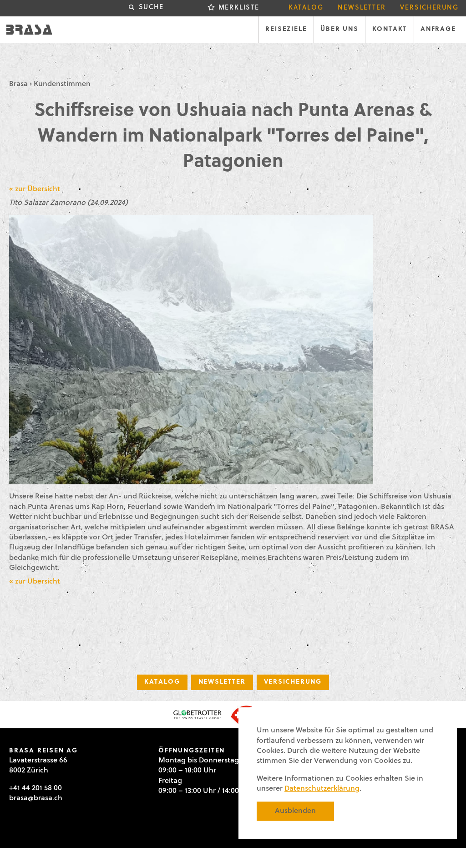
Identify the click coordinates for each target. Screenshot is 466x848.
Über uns (339, 29)
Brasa (18, 84)
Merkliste (238, 8)
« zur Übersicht (34, 189)
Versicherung (429, 8)
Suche (151, 7)
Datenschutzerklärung (322, 788)
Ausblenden (295, 811)
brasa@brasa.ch (35, 798)
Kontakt (389, 29)
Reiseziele (286, 29)
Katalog (306, 8)
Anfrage (438, 29)
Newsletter (361, 8)
